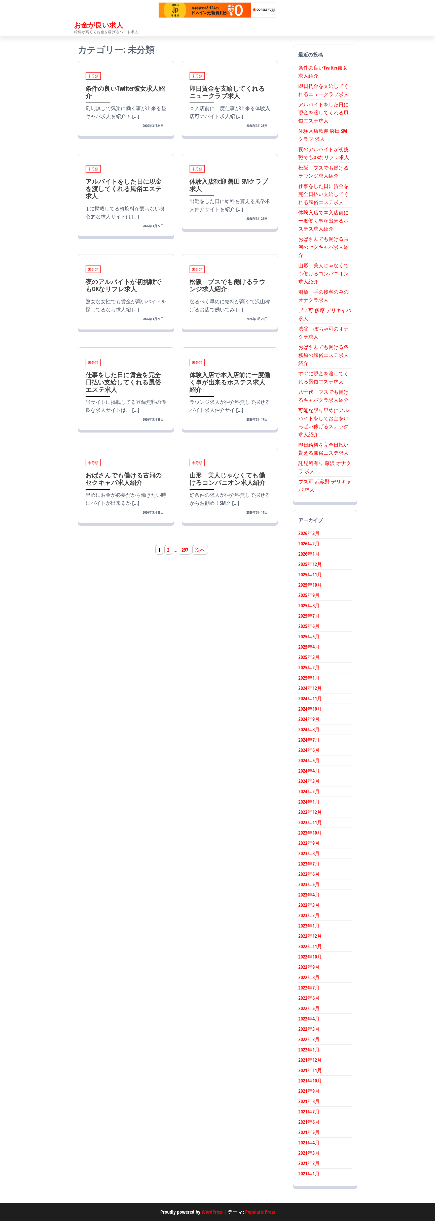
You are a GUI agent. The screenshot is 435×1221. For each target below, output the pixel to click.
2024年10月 (310, 708)
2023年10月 (310, 832)
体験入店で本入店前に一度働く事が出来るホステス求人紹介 (230, 381)
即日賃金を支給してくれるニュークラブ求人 (227, 92)
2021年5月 (309, 1132)
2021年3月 (309, 1152)
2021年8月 (309, 1101)
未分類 (93, 76)
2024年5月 (309, 760)
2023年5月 (309, 884)
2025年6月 (309, 626)
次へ (200, 549)
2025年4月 (309, 646)
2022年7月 (309, 987)
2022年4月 (309, 1018)
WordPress (212, 1211)
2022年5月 (309, 1008)
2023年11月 (310, 822)
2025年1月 (309, 677)
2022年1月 (309, 1049)
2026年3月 (309, 533)
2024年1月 (309, 801)
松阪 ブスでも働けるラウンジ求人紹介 (228, 285)
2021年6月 (309, 1121)
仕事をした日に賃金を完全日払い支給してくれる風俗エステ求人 (123, 381)
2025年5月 (309, 636)
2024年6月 (309, 750)
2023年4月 (309, 894)
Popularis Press (260, 1211)
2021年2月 (309, 1163)
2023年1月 (309, 925)
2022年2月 (309, 1039)
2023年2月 (309, 915)
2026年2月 (309, 543)
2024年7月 (309, 739)
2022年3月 (309, 1029)
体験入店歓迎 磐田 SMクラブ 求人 (229, 185)
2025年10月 (310, 584)
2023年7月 (309, 863)
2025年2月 (309, 667)
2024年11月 (310, 698)
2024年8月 (309, 729)
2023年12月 (310, 812)
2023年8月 (309, 853)
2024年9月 (309, 719)
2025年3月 (309, 657)
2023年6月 (309, 874)
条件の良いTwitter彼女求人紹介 (125, 92)
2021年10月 (310, 1080)
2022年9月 (309, 967)
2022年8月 (309, 977)
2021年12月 (310, 1060)
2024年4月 (309, 770)
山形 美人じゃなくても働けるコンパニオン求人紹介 (228, 478)
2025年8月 (309, 605)
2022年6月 (309, 998)
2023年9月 (309, 843)
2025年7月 (309, 615)
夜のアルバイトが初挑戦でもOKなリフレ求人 (124, 285)
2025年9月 (309, 595)
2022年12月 (310, 936)
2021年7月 (309, 1111)
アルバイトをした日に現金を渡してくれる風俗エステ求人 (124, 188)
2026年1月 (309, 553)
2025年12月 (310, 564)
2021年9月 (309, 1090)
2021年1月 (309, 1173)
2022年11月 (310, 946)
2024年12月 (310, 688)
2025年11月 (310, 574)
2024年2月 (309, 791)
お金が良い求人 (98, 24)
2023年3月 (309, 905)
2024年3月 (309, 781)
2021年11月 (310, 1070)
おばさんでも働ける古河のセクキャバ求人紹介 (124, 478)
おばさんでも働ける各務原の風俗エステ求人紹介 (323, 355)
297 (185, 549)
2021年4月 (309, 1142)
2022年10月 (310, 956)
